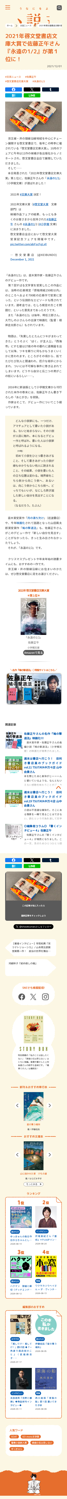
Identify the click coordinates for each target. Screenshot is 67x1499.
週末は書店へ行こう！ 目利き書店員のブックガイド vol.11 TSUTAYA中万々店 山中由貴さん (43, 765)
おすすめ (15, 1339)
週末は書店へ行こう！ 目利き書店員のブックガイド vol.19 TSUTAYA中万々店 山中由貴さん (43, 798)
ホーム (10, 25)
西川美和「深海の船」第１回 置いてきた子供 (46, 1401)
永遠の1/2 (39, 81)
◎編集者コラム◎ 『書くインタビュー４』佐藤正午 (43, 828)
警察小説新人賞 (19, 1442)
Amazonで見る (33, 652)
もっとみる (31, 1184)
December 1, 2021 (22, 259)
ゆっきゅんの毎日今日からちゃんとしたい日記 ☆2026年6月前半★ (21, 1238)
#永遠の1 (29, 224)
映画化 (20, 523)
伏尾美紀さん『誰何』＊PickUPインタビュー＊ (46, 1238)
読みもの (15, 1231)
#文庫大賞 (26, 194)
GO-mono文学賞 (30, 1436)
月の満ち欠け (35, 518)
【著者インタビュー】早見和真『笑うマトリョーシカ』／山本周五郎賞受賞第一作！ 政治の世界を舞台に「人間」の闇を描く (31, 948)
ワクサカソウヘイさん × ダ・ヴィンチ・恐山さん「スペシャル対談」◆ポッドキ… (46, 1287)
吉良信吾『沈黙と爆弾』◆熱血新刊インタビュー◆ (21, 1401)
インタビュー (42, 1231)
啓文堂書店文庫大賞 (17, 81)
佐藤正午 (31, 76)
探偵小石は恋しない (42, 1442)
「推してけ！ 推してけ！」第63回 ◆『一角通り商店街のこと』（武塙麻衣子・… (21, 1351)
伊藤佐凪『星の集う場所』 (46, 1345)
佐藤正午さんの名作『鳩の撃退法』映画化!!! (43, 735)
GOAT (14, 1436)
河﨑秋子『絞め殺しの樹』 (23, 963)
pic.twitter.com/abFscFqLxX (28, 244)
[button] (18, 1105)
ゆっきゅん (16, 1448)
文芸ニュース (25, 25)
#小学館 (44, 224)
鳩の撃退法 (29, 528)
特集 (38, 1281)
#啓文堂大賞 (40, 204)
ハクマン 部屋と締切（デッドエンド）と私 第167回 (21, 1288)
